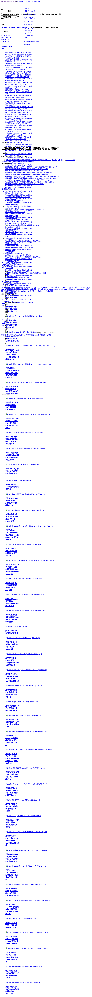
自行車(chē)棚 (28, 21)
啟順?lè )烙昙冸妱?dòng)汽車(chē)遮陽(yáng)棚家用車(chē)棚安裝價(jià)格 (12, 758)
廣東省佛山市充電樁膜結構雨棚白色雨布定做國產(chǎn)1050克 (24, 184)
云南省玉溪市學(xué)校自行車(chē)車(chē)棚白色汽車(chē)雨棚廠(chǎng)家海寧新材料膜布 (18, 234)
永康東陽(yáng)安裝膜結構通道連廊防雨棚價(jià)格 (12, 338)
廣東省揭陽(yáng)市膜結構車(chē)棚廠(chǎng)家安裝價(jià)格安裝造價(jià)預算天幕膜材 (18, 92)
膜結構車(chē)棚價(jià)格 (8, 1)
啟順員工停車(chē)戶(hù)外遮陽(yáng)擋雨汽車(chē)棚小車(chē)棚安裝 (12, 909)
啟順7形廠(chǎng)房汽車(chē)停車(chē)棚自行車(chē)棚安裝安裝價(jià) (12, 423)
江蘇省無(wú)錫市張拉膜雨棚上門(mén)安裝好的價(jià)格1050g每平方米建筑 (29, 174)
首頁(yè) (4, 27)
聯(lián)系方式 (6, 282)
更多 (2, 48)
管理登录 (53, 333)
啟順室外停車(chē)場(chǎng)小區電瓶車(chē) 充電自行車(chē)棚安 (11, 874)
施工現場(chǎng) (22, 1)
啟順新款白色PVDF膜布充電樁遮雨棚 (12, 487)
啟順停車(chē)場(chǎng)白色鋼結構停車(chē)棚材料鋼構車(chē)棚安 (11, 740)
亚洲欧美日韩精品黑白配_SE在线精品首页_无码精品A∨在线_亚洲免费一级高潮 (26, 335)
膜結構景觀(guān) (29, 24)
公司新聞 (37, 1)
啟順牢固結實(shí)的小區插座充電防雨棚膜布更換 (12, 708)
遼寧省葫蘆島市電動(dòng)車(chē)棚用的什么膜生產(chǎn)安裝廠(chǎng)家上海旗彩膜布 (18, 255)
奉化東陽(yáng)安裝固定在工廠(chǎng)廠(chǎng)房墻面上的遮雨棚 (12, 957)
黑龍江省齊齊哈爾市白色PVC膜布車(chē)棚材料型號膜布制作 (24, 170)
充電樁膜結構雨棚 (30, 14)
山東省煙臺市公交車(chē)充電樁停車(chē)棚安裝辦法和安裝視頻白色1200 (28, 180)
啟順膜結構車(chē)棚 (8, 189)
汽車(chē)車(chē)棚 (30, 18)
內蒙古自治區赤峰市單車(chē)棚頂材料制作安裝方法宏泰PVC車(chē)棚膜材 (28, 172)
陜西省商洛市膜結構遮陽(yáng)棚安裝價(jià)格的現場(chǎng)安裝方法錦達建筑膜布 (31, 178)
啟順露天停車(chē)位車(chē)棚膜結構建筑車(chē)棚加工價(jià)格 (12, 840)
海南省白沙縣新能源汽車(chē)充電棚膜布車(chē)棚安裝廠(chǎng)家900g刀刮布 (29, 182)
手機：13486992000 (11, 293)
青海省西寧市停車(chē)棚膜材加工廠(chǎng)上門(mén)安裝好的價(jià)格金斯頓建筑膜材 (32, 176)
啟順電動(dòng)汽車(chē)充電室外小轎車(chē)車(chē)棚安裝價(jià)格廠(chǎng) (12, 354)
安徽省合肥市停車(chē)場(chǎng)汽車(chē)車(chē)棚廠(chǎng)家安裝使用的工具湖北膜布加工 (18, 187)
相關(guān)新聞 (7, 46)
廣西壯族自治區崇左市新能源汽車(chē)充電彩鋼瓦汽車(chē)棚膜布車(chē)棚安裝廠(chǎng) (34, 160)
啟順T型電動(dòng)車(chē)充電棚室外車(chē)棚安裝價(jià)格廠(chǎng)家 (12, 372)
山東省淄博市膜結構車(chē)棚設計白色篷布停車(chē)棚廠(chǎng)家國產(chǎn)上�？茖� (18, 285)
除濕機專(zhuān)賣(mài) (31, 41)
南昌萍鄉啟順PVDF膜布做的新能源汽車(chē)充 (12, 202)
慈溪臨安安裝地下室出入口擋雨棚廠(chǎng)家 (11, 925)
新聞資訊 (27, 44)
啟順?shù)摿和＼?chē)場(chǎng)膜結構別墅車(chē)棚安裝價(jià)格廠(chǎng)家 (12, 569)
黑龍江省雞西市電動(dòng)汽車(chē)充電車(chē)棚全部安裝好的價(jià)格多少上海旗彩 (31, 167)
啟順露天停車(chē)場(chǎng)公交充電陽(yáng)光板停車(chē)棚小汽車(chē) (12, 534)
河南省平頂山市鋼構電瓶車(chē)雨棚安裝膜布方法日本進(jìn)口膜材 (26, 169)
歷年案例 (30, 1)
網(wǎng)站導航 (4, 263)
